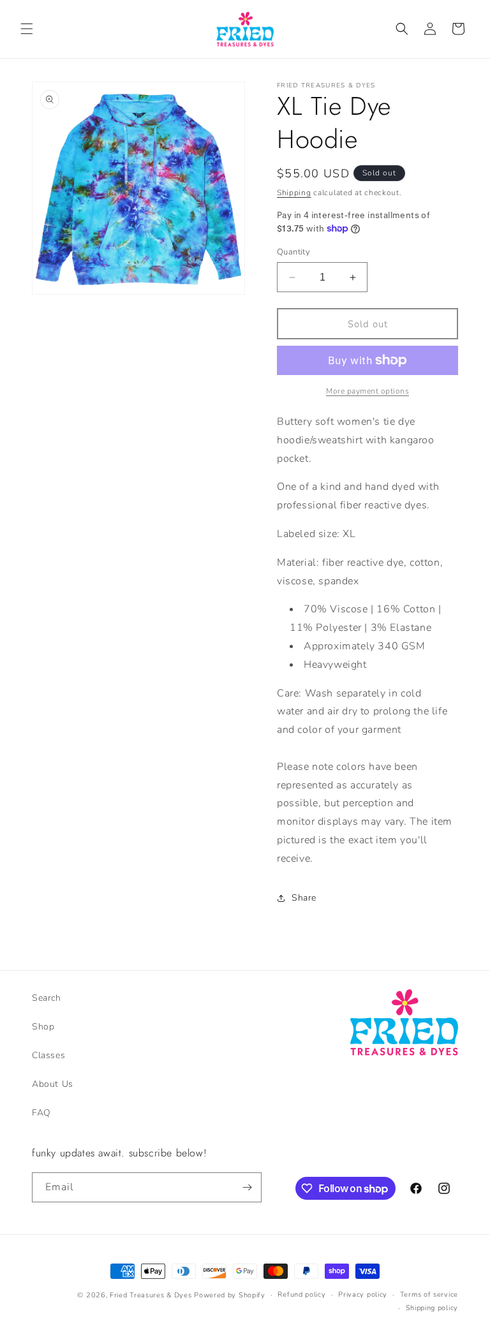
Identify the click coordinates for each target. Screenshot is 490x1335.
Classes (48, 1055)
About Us (52, 1084)
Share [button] (304, 898)
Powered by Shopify (229, 1295)
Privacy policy (362, 1294)
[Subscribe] (247, 1187)
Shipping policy (432, 1308)
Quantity (293, 252)
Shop (43, 1027)
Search (46, 998)
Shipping (294, 193)
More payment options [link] (367, 391)
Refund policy (301, 1294)
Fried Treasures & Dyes (150, 1295)
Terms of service (429, 1294)
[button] (27, 29)
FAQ (41, 1113)
